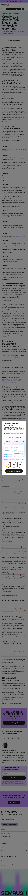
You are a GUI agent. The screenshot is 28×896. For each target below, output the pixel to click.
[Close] (24, 422)
